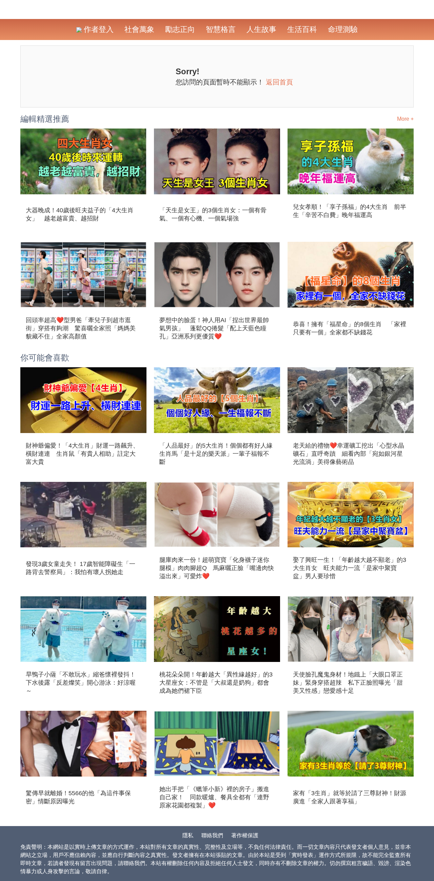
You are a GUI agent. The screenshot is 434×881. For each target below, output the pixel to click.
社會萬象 (139, 29)
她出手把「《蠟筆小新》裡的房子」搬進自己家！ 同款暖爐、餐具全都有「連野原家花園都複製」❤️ (214, 797)
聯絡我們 (212, 835)
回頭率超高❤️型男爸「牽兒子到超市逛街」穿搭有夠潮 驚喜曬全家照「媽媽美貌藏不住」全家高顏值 (81, 328)
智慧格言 (221, 29)
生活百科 (302, 29)
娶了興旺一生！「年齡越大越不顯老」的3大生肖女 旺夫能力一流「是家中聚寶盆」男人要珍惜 (349, 568)
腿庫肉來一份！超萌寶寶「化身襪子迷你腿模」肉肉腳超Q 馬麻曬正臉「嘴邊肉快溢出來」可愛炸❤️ (216, 568)
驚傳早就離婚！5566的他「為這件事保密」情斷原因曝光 (78, 797)
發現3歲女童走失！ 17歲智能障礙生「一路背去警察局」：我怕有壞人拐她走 (80, 568)
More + (405, 119)
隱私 (187, 835)
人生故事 (261, 29)
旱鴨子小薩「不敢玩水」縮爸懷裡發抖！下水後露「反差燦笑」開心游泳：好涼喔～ (81, 682)
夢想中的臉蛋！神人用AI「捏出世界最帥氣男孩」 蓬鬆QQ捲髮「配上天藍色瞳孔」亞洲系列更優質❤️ (214, 328)
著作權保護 (244, 835)
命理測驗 (343, 29)
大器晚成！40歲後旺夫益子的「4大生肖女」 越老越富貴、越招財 (80, 214)
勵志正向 (180, 29)
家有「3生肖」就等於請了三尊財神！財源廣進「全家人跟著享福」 (349, 797)
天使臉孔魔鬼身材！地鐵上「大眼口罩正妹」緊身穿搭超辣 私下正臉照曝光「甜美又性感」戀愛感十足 (348, 682)
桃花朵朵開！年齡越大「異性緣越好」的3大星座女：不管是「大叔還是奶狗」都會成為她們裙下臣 (216, 682)
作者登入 (98, 29)
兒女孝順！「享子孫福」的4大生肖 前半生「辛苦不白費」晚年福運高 (349, 210)
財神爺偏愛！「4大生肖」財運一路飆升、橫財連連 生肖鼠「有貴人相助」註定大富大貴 (82, 453)
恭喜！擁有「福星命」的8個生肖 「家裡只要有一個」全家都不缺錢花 (349, 328)
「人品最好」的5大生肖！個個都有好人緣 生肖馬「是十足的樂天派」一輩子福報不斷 (217, 453)
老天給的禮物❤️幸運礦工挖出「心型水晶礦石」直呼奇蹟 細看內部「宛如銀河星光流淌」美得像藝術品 (348, 453)
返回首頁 (279, 82)
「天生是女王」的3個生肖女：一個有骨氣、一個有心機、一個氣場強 (213, 214)
